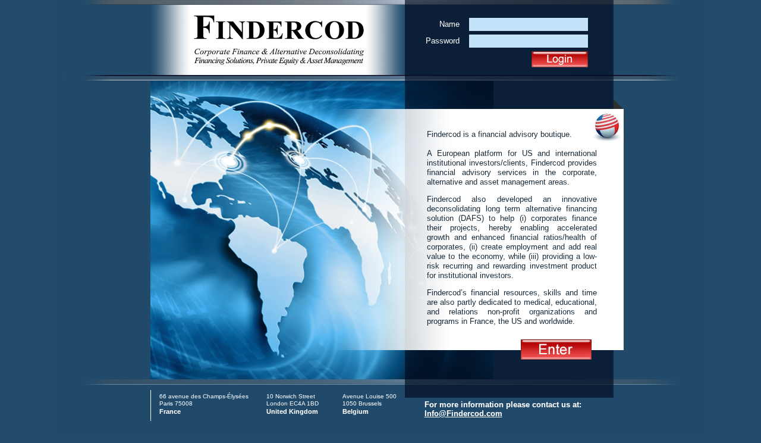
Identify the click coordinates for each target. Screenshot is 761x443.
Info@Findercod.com (463, 413)
